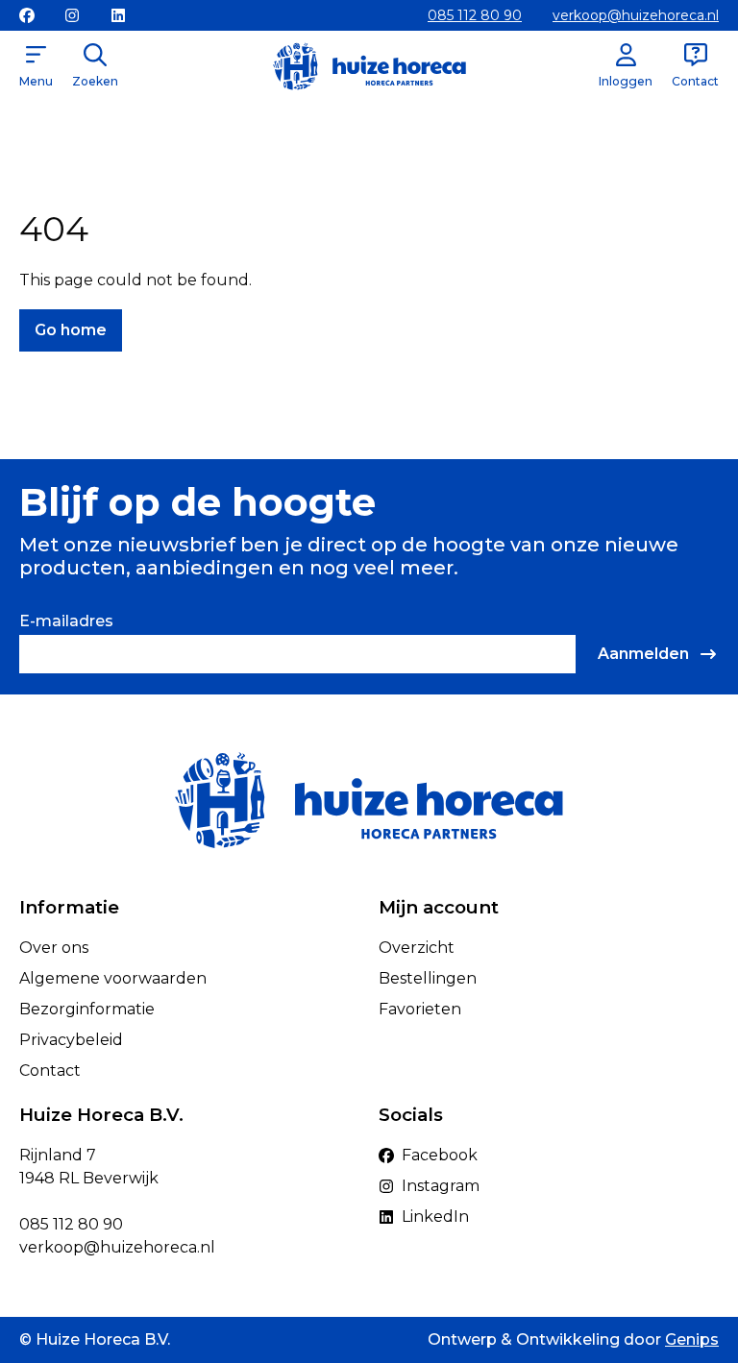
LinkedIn (435, 1216)
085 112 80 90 (475, 15)
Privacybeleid (71, 1040)
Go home (71, 330)
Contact (50, 1070)
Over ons (53, 947)
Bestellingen (428, 978)
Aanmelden (643, 654)
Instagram (441, 1186)
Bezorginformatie (87, 1009)
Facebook (440, 1155)
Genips (692, 1339)
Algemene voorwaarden (113, 978)
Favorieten (420, 1009)
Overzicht (417, 947)
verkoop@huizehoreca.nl (636, 15)
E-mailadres (66, 621)
